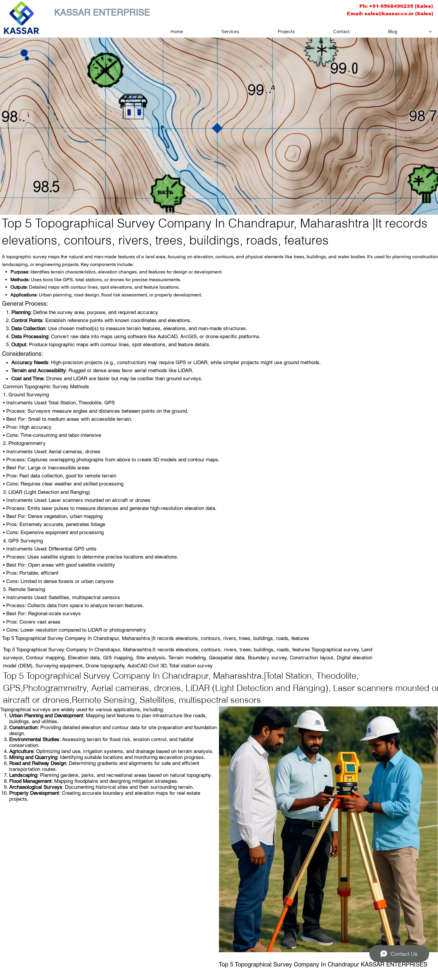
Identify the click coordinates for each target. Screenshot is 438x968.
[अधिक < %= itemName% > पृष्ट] (430, 31)
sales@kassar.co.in (389, 13)
